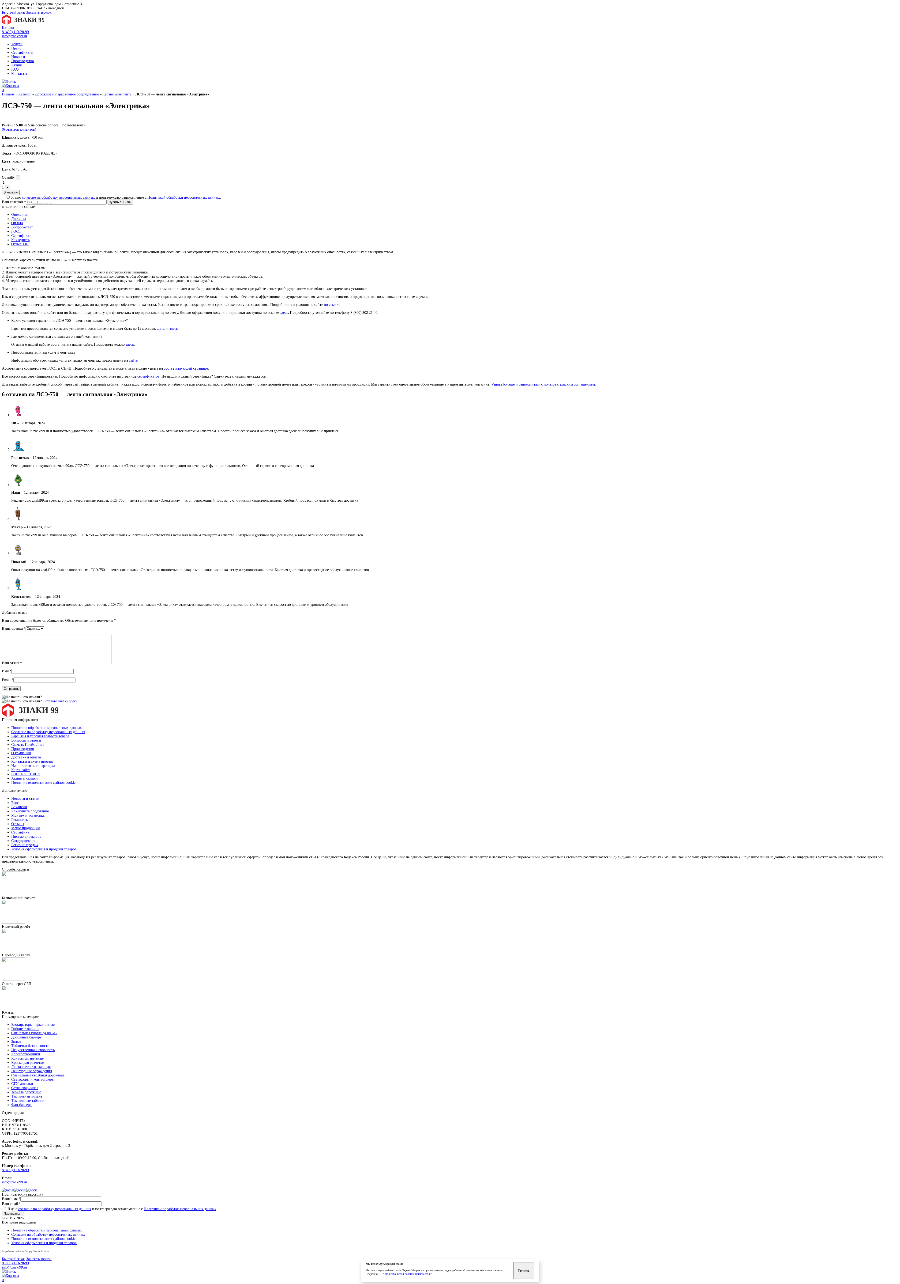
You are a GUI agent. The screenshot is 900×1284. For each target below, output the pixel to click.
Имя (6, 671)
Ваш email (11, 1204)
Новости (18, 57)
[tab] (454, 214)
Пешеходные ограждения (31, 1071)
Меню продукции (25, 828)
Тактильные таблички (29, 1100)
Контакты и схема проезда (32, 761)
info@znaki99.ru (14, 36)
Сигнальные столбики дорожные (37, 1075)
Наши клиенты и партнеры (33, 766)
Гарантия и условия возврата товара (40, 736)
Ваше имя (11, 1199)
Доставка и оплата (26, 757)
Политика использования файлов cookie (43, 782)
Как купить (20, 240)
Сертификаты (22, 52)
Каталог (8, 28)
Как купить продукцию (30, 811)
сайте (133, 360)
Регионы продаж (24, 845)
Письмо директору (26, 836)
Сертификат (21, 236)
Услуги (16, 44)
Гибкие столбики (25, 1029)
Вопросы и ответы (26, 740)
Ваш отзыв (12, 663)
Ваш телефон (14, 202)
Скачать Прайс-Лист (27, 744)
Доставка (18, 219)
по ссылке (332, 305)
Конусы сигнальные (27, 1058)
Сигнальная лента (117, 94)
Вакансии (19, 807)
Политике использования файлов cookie (408, 1274)
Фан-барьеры (21, 1105)
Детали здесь (167, 328)
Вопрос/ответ (22, 227)
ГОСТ (16, 231)
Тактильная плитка (26, 1096)
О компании (21, 753)
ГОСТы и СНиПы (25, 774)
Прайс (16, 48)
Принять (524, 1270)
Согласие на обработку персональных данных (48, 732)
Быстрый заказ (13, 12)
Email (7, 680)
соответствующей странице (186, 368)
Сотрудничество (24, 841)
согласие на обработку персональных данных (58, 197)
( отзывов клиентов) (19, 129)
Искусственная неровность (33, 1050)
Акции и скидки (24, 778)
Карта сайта (20, 770)
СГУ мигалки (22, 1084)
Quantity (8, 177)
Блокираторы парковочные (33, 1024)
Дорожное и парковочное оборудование (67, 94)
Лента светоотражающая (31, 1067)
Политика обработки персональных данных (46, 728)
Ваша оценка (14, 628)
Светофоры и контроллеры (32, 1079)
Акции (16, 65)
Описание (19, 214)
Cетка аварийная (24, 1088)
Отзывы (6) (20, 244)
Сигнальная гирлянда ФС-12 (34, 1033)
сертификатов (148, 376)
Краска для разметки (27, 1062)
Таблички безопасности (30, 1046)
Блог (15, 803)
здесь (284, 312)
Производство (22, 61)
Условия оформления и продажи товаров (44, 849)
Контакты (19, 74)
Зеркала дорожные (26, 1092)
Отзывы (17, 824)
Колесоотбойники (25, 1054)
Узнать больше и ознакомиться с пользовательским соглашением (543, 384)
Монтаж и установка (28, 815)
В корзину (11, 192)
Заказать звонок (39, 12)
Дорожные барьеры (26, 1037)
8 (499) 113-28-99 (15, 32)
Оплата (17, 223)
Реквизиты (20, 820)
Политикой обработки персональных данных (183, 197)
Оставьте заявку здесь (60, 701)
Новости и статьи (25, 798)
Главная (8, 94)
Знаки (16, 1041)
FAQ (15, 69)
